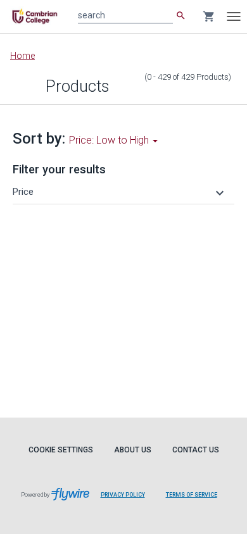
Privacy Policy (123, 495)
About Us (132, 449)
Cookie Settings (60, 449)
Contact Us (195, 449)
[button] (120, 192)
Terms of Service (191, 495)
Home (22, 56)
